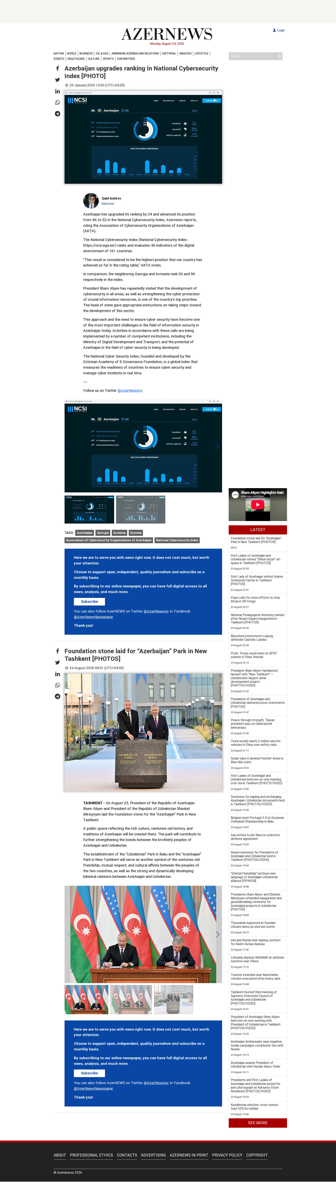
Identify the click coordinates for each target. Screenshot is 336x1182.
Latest (257, 529)
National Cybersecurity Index (177, 540)
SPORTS (108, 58)
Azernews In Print (189, 1155)
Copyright (257, 1155)
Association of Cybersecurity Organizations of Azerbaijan (108, 540)
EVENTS (59, 58)
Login (280, 30)
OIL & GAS (102, 53)
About (60, 1155)
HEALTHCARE (76, 58)
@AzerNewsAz (130, 390)
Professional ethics (91, 1155)
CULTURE (94, 58)
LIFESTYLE (201, 53)
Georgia (103, 533)
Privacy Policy (227, 1155)
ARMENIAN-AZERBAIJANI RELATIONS (135, 53)
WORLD (71, 53)
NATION (59, 53)
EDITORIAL (169, 53)
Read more (108, 203)
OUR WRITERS (126, 58)
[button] (57, 69)
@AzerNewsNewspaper (93, 617)
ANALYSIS (185, 53)
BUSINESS (86, 53)
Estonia (135, 533)
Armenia (119, 533)
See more (258, 1122)
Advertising (153, 1155)
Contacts (127, 1155)
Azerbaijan (84, 533)
